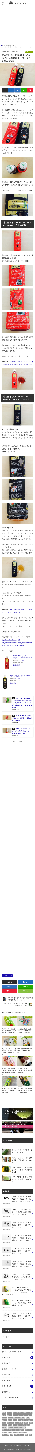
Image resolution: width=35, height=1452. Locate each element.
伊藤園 (18, 1427)
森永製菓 (15, 1432)
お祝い (4, 1412)
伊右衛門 (4, 1427)
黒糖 (30, 1435)
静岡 (26, 1435)
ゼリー (28, 1417)
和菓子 (23, 1427)
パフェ (15, 1420)
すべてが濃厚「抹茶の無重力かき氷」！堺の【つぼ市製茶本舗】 (22, 1169)
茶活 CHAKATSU (16, 1449)
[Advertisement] (17, 24)
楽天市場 (15, 665)
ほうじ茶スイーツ (27, 1412)
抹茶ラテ (4, 1432)
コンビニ (4, 1417)
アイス (4, 1415)
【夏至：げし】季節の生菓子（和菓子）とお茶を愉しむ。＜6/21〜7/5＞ (17, 1278)
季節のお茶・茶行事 (7, 1430)
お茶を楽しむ (7, 1386)
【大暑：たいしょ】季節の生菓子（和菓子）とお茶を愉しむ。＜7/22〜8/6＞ (17, 1252)
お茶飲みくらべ (8, 975)
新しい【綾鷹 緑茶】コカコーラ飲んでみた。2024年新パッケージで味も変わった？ (16, 1291)
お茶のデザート (7, 1363)
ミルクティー (19, 1422)
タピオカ (4, 1420)
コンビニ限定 (11, 1417)
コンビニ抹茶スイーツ (10, 1397)
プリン (4, 1422)
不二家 (10, 1425)
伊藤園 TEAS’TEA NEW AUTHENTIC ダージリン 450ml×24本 (21, 675)
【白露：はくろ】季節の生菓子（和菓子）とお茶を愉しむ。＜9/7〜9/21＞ (17, 1213)
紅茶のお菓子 (5, 1435)
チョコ (10, 1420)
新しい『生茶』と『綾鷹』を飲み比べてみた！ (22, 1151)
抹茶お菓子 (21, 1430)
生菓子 (21, 1432)
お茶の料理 (6, 1374)
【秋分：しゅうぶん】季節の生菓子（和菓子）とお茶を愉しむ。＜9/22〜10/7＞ (17, 1200)
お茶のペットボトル (9, 1369)
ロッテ (30, 1422)
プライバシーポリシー (15, 1445)
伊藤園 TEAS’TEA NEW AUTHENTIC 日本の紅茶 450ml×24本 (22, 657)
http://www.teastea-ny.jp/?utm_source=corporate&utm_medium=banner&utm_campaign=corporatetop (17, 642)
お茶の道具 (6, 1380)
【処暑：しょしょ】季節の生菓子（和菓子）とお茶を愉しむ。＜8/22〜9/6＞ (17, 1226)
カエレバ (21, 660)
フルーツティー (28, 1420)
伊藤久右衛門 (11, 1427)
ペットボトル (10, 1422)
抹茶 (15, 1430)
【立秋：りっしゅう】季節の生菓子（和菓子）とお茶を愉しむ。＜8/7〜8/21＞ (17, 1239)
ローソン (4, 1425)
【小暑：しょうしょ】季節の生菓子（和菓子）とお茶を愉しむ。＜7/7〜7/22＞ (17, 1265)
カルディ (9, 1415)
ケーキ (29, 1415)
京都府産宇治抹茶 (25, 1425)
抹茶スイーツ (28, 1430)
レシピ (25, 1422)
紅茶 (26, 1432)
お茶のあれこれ (7, 1357)
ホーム (6, 1445)
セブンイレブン (21, 1417)
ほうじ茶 (9, 1412)
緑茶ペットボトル (19, 1435)
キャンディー (16, 1415)
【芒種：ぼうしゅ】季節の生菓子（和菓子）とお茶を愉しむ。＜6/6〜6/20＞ (17, 1317)
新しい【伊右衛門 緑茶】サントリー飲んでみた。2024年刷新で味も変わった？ (17, 1304)
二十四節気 (16, 1425)
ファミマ (20, 1420)
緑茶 (12, 1435)
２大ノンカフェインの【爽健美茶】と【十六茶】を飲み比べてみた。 (22, 1160)
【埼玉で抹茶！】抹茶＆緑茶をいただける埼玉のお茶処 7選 (22, 1179)
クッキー (24, 1415)
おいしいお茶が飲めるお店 (11, 1352)
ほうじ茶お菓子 (17, 1412)
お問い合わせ (27, 1445)
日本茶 (10, 1432)
